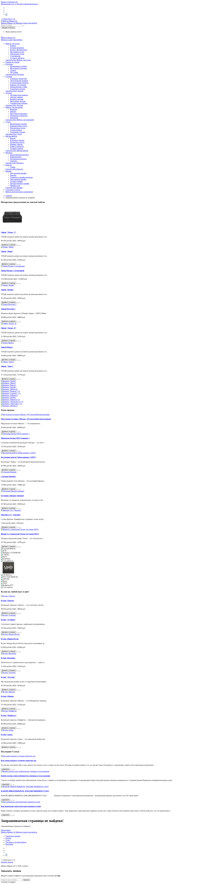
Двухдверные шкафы (18, 173)
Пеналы (13, 175)
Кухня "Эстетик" (8, 677)
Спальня (8, 76)
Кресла (13, 138)
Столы (8, 122)
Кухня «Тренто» (7, 601)
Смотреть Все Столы (13, 134)
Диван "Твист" (7, 366)
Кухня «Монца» (7, 696)
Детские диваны (16, 97)
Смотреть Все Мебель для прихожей (19, 120)
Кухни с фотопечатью (18, 50)
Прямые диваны (16, 144)
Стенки (13, 70)
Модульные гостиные (18, 68)
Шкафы (8, 171)
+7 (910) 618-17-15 (8, 19)
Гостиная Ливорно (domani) (12, 496)
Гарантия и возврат (13, 836)
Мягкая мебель (11, 136)
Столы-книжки (16, 130)
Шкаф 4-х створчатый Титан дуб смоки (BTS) (20, 534)
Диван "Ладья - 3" (8, 232)
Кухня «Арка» (7, 735)
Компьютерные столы (18, 126)
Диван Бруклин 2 (8, 309)
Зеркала (13, 111)
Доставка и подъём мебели (15, 842)
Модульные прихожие (18, 114)
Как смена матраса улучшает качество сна (18, 760)
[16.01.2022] (11, 815)
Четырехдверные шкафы (19, 183)
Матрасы (8, 153)
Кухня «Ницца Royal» (10, 639)
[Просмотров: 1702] (14, 815)
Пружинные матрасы (18, 159)
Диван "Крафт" (7, 290)
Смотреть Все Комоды (14, 169)
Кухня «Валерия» (8, 658)
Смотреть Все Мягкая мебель (16, 151)
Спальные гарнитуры (18, 79)
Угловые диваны (16, 149)
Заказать (26, 880)
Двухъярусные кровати (19, 95)
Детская (8, 93)
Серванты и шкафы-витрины (21, 177)
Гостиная (9, 64)
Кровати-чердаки (16, 99)
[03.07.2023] (11, 769)
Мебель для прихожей (14, 107)
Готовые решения (17, 48)
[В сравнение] (20, 245)
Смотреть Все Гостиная (14, 74)
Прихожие (14, 118)
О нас (7, 840)
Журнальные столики (18, 66)
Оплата (8, 838)
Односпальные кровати (19, 83)
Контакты (9, 844)
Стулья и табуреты (17, 58)
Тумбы (12, 167)
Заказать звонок (7, 862)
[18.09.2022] (11, 800)
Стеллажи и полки (12, 190)
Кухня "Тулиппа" (8, 620)
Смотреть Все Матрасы (14, 163)
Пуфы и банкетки (17, 146)
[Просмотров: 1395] (14, 769)
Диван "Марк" (7, 251)
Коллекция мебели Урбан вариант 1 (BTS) (18, 457)
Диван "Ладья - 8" (8, 328)
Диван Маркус (7, 347)
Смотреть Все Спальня (14, 91)
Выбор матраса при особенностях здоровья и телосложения (25, 776)
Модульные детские (18, 101)
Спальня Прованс (8, 476)
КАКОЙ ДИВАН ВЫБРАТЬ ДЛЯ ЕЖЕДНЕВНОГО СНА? (25, 791)
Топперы (13, 161)
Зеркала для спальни (18, 85)
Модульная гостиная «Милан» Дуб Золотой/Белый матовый (26, 419)
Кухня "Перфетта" (9, 715)
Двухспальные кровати (19, 81)
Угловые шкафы (16, 181)
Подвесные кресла (17, 142)
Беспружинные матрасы (19, 155)
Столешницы (15, 56)
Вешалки (13, 109)
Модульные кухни (17, 52)
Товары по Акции (12, 62)
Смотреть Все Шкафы (14, 188)
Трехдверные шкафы (18, 179)
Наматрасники (15, 157)
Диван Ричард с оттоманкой (12, 271)
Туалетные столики (17, 89)
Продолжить (6, 830)
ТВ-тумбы (14, 72)
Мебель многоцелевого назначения (19, 192)
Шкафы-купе (15, 186)
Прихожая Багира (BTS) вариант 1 (15, 438)
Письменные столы (17, 128)
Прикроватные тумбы (18, 87)
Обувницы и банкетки (18, 116)
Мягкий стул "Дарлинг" (11, 515)
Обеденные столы (17, 54)
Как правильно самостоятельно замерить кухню (21, 806)
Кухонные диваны (17, 140)
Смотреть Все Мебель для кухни (18, 60)
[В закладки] (18, 245)
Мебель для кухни (12, 44)
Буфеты (13, 46)
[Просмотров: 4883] (14, 800)
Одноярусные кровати (18, 103)
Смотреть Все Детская (14, 105)
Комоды (8, 165)
